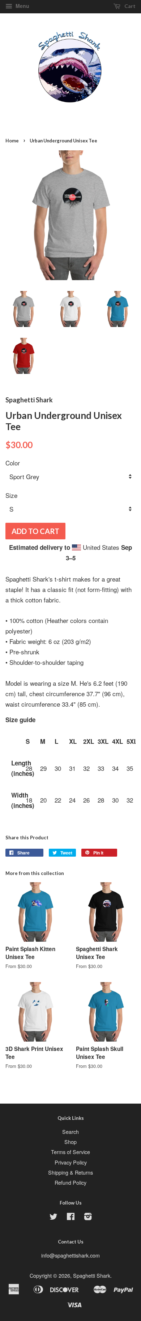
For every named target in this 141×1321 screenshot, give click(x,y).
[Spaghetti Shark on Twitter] (53, 1217)
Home (12, 140)
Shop (70, 1141)
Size (11, 495)
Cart (129, 6)
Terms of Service (70, 1152)
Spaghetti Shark (91, 1275)
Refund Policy (70, 1182)
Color (12, 462)
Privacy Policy (71, 1162)
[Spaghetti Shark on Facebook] (71, 1217)
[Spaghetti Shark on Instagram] (88, 1217)
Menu (21, 5)
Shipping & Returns (70, 1172)
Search (70, 1131)
